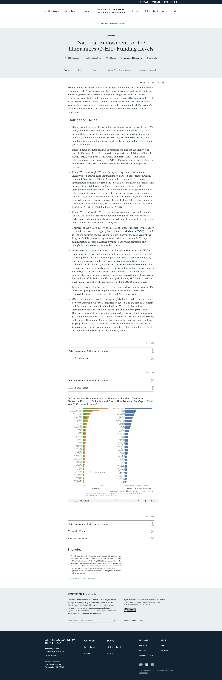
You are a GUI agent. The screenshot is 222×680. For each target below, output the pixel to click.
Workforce (111, 58)
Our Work (53, 11)
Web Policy (143, 673)
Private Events (146, 655)
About (165, 11)
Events (135, 11)
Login (174, 2)
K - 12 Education (72, 58)
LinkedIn (146, 664)
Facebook (141, 664)
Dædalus (144, 2)
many (132, 98)
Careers (142, 650)
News (86, 11)
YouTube (152, 664)
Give (166, 2)
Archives (156, 2)
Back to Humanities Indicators (83, 579)
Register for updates (133, 621)
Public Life (152, 58)
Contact (165, 650)
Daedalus (143, 640)
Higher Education (93, 58)
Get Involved (151, 11)
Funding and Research (131, 58)
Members (70, 11)
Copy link (150, 343)
